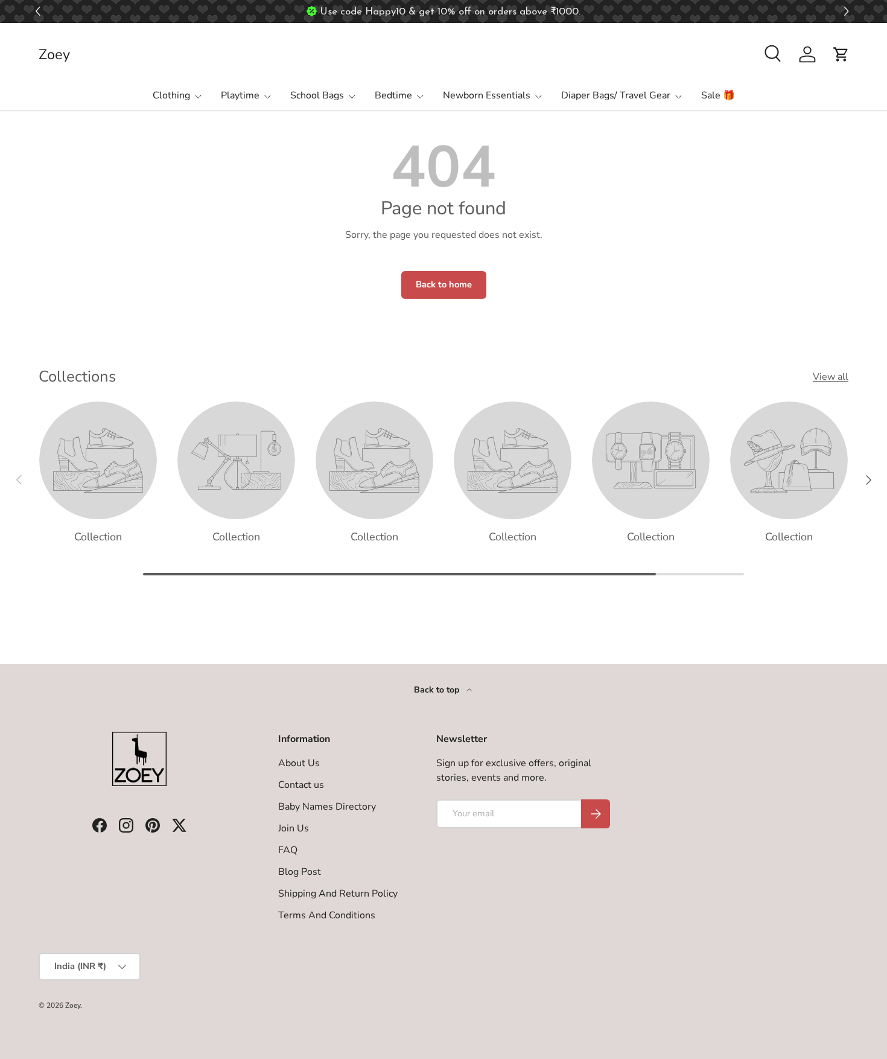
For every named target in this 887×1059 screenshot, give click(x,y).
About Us (299, 763)
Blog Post (299, 871)
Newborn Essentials (486, 95)
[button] (848, 12)
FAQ (287, 850)
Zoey (72, 1005)
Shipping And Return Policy (338, 893)
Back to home (444, 284)
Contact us (301, 785)
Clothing (171, 95)
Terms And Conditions (326, 915)
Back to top (438, 690)
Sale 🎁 (718, 95)
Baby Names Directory (327, 806)
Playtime (240, 95)
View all (830, 376)
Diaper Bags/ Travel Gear (615, 95)
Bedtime (393, 95)
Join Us (293, 828)
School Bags (317, 95)
